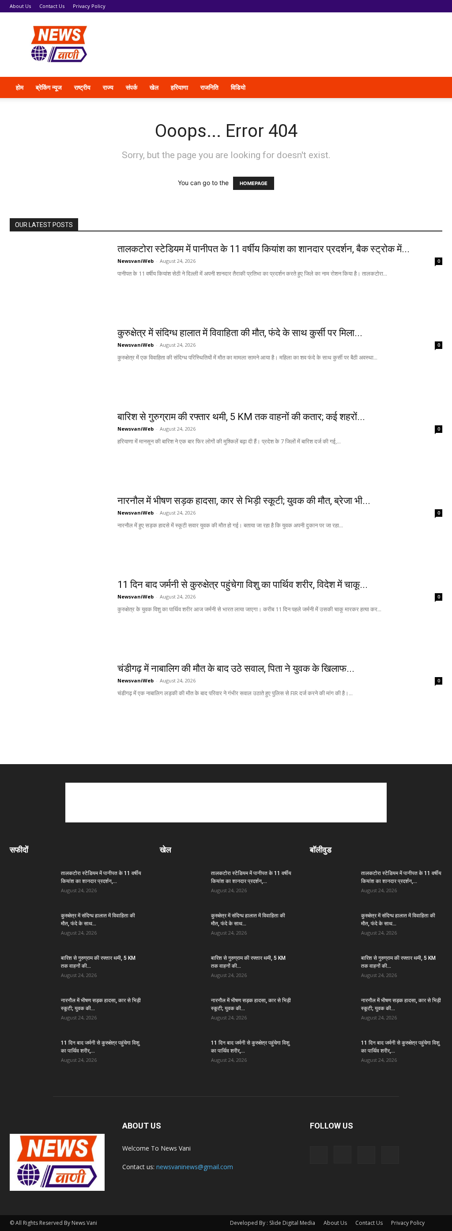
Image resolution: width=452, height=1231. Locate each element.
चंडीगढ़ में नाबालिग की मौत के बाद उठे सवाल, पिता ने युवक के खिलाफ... (235, 668)
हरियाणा (179, 87)
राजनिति (209, 87)
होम (19, 87)
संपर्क (131, 87)
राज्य (108, 87)
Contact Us (51, 6)
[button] (431, 88)
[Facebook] (319, 1155)
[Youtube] (390, 1155)
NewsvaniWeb (135, 261)
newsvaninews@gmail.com (194, 1167)
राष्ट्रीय (82, 87)
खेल (154, 87)
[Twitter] (366, 1155)
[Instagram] (342, 1154)
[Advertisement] (281, 44)
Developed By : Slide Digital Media (272, 1223)
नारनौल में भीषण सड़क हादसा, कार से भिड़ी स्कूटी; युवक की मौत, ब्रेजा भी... (243, 500)
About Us (20, 6)
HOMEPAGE (253, 183)
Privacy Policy (89, 6)
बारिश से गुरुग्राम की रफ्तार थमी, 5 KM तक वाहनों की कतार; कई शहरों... (241, 416)
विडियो (238, 87)
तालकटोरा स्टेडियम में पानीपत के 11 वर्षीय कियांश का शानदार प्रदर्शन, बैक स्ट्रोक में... (263, 248)
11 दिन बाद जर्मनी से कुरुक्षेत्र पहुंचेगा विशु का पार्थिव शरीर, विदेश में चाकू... (242, 584)
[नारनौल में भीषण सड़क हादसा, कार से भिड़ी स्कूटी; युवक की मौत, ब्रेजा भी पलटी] (58, 528)
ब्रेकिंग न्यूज (49, 87)
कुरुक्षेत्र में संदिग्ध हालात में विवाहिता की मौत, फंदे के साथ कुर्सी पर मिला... (239, 332)
